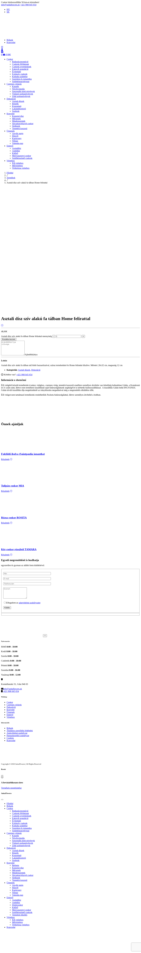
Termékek (11, 178)
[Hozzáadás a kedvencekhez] (2, 325)
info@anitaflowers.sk (10, 5)
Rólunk (10, 728)
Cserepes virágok (14, 705)
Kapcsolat (11, 740)
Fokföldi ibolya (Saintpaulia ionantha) (23, 454)
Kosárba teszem (8, 339)
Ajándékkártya (31, 354)
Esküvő (10, 714)
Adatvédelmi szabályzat (17, 733)
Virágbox (11, 717)
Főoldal (10, 173)
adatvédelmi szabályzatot (29, 603)
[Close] (2, 775)
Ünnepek (11, 712)
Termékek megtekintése (11, 788)
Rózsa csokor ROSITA (14, 517)
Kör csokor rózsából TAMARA (18, 549)
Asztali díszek (24, 370)
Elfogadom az (23, 603)
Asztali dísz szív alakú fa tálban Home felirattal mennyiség (26, 336)
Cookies (10, 738)
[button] (2, 47)
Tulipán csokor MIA (12, 485)
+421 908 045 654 (28, 5)
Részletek (5, 459)
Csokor (10, 702)
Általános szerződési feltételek (20, 730)
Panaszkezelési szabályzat (18, 735)
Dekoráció (35, 370)
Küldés (7, 608)
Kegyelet (10, 710)
